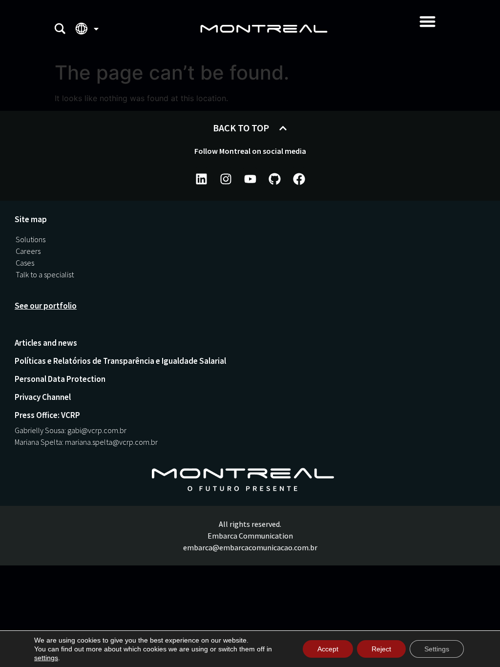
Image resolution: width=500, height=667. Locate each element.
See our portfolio (46, 305)
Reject (381, 649)
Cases (25, 263)
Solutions (30, 239)
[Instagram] (225, 179)
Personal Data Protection (60, 379)
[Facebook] (299, 179)
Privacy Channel (43, 397)
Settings (436, 649)
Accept (327, 649)
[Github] (274, 179)
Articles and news (46, 342)
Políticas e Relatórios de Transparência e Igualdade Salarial (120, 360)
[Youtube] (250, 179)
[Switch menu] (427, 21)
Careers (28, 251)
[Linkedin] (201, 179)
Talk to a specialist (45, 274)
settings (46, 658)
